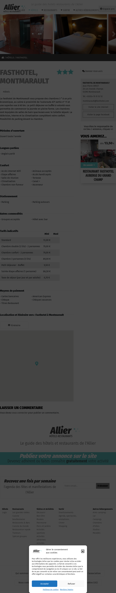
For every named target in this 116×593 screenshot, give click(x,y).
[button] (82, 551)
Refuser (71, 583)
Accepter (44, 583)
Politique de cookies (51, 590)
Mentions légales (66, 590)
